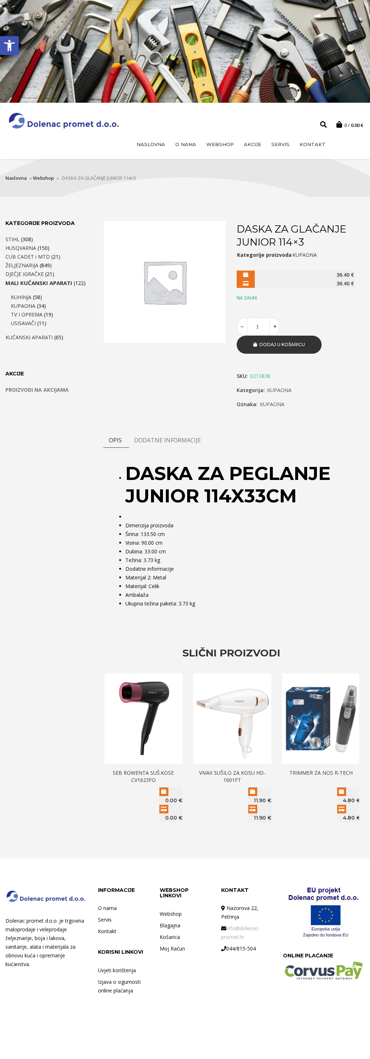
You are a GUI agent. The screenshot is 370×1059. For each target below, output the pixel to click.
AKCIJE (252, 144)
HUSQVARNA (20, 247)
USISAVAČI (23, 323)
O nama (185, 144)
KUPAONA (279, 390)
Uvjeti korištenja (117, 970)
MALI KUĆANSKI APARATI (38, 282)
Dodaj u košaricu (282, 344)
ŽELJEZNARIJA (21, 265)
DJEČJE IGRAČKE (24, 274)
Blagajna (170, 925)
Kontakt (313, 144)
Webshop (220, 144)
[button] (9, 45)
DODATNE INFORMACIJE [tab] (167, 440)
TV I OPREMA (27, 314)
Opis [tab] (115, 440)
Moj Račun (172, 948)
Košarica (170, 936)
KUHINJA (21, 297)
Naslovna (151, 144)
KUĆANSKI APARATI (29, 337)
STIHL (12, 239)
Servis (280, 144)
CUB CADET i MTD (27, 256)
